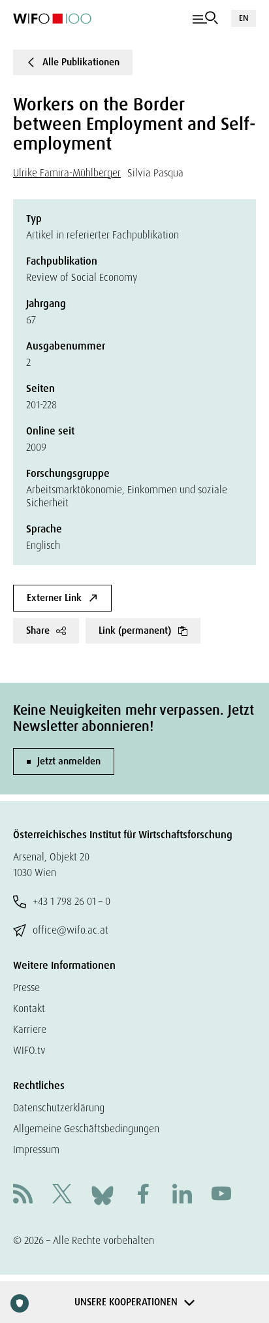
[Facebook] (143, 1195)
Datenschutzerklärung (58, 1108)
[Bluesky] (102, 1194)
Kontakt (29, 1008)
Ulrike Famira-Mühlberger (67, 173)
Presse (26, 987)
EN (243, 18)
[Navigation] (205, 18)
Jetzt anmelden (69, 761)
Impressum (36, 1149)
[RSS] (23, 1195)
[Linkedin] (182, 1195)
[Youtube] (221, 1195)
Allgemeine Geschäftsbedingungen (86, 1128)
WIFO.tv (29, 1050)
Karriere (29, 1029)
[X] (62, 1195)
